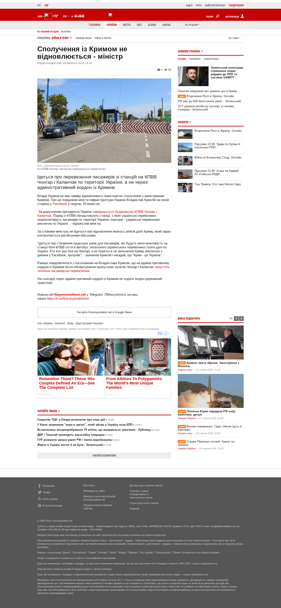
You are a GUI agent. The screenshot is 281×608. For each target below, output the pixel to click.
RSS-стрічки (50, 499)
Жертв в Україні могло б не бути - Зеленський (74, 444)
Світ (139, 25)
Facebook (60, 204)
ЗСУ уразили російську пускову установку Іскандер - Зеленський (206, 108)
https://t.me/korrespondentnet (68, 298)
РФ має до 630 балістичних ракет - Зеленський (209, 101)
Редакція (134, 508)
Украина (47, 323)
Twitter (46, 492)
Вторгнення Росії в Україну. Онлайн (206, 96)
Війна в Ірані (81, 38)
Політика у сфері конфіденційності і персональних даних (141, 494)
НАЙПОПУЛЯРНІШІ (215, 5)
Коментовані (211, 58)
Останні (182, 58)
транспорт (59, 323)
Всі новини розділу (48, 31)
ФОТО (199, 5)
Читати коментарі (104, 455)
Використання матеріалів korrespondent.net (99, 498)
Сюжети (183, 122)
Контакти (89, 485)
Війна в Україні (103, 38)
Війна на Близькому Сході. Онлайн (218, 157)
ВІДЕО (189, 5)
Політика (66, 31)
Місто (127, 25)
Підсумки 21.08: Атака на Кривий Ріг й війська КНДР (216, 172)
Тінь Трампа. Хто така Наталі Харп (218, 184)
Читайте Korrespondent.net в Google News (104, 312)
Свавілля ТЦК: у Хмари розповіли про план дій (75, 419)
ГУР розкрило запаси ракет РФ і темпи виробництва (78, 439)
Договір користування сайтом (146, 485)
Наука (166, 25)
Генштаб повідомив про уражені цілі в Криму (207, 91)
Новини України (189, 51)
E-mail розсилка (52, 505)
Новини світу (185, 369)
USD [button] (65, 16)
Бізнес (152, 25)
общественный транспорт (89, 323)
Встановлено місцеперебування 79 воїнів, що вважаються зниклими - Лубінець (98, 429)
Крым (70, 323)
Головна (94, 25)
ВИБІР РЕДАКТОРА (189, 318)
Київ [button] (40, 16)
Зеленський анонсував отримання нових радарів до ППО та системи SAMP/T (227, 72)
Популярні (194, 58)
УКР (47, 5)
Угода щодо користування (144, 503)
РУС (39, 5)
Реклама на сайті (94, 490)
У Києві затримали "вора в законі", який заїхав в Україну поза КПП (89, 424)
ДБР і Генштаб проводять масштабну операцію (75, 434)
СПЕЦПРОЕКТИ (236, 5)
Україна (111, 25)
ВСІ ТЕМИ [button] (233, 38)
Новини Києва (84, 38)
